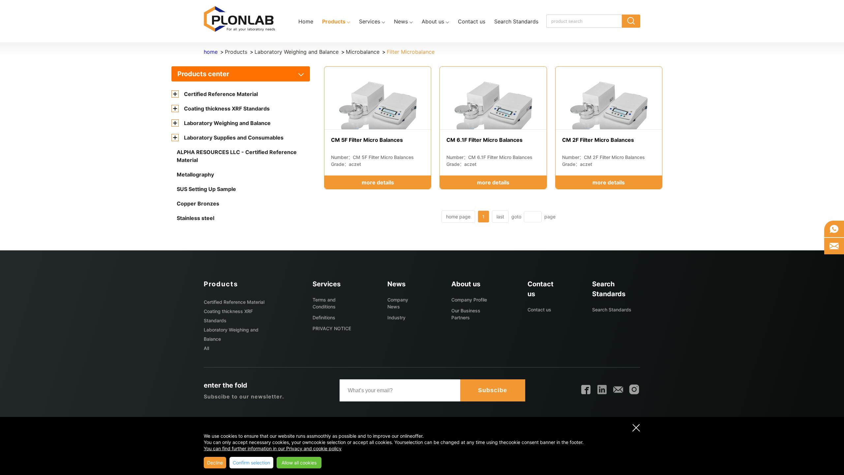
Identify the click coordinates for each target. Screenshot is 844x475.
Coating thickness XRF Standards (227, 108)
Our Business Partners (465, 314)
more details (378, 182)
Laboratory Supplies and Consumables (234, 137)
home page (458, 216)
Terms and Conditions (324, 303)
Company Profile (469, 299)
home (211, 51)
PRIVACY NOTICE (332, 328)
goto (516, 216)
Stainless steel (195, 218)
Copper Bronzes (198, 203)
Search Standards (611, 309)
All (206, 348)
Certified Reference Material (221, 94)
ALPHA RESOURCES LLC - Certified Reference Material (237, 156)
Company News (397, 303)
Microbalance (362, 51)
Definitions (324, 317)
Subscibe (492, 390)
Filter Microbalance (411, 51)
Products (236, 51)
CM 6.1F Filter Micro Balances (484, 140)
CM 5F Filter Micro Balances (367, 140)
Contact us (539, 309)
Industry (396, 317)
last (500, 216)
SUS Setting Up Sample (206, 189)
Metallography (195, 174)
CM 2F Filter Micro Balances (598, 140)
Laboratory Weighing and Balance (297, 51)
